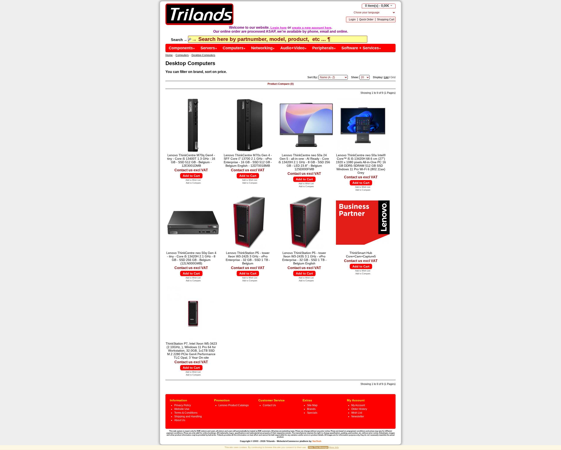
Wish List (356, 412)
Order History (359, 409)
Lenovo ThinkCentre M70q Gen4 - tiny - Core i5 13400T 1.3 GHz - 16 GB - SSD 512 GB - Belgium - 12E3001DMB (191, 160)
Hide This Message (318, 447)
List (386, 77)
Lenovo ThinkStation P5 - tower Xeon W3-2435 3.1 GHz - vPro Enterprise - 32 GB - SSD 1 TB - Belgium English (304, 258)
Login (352, 19)
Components (182, 48)
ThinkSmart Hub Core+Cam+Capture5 (361, 254)
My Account (358, 405)
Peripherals (324, 48)
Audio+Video (293, 48)
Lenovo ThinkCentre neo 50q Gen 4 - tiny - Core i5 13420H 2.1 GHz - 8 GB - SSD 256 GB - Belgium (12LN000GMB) (191, 258)
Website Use (181, 409)
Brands (311, 409)
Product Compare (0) (281, 83)
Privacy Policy (182, 405)
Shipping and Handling (188, 416)
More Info (334, 447)
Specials (312, 412)
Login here (278, 27)
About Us (179, 420)
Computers (234, 48)
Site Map (312, 405)
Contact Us (269, 405)
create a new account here (311, 27)
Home (169, 55)
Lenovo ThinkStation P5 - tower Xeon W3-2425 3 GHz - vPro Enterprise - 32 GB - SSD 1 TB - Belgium (248, 258)
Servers (209, 48)
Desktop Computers (203, 55)
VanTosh (316, 441)
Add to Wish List (193, 180)
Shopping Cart (385, 19)
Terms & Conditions (185, 412)
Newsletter (357, 416)
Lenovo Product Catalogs (233, 405)
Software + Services (361, 48)
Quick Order (366, 19)
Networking (263, 48)
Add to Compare (193, 183)
